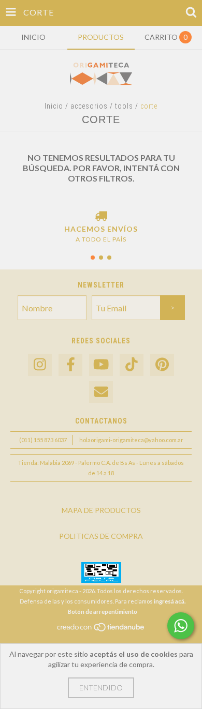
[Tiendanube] (101, 630)
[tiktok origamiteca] (131, 365)
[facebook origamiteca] (70, 365)
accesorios (89, 106)
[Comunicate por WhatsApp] (180, 625)
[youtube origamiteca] (101, 365)
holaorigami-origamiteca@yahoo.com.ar (131, 439)
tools (124, 106)
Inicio (54, 106)
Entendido (101, 687)
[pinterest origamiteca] (162, 365)
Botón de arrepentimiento (102, 611)
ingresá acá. (169, 601)
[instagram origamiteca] (40, 365)
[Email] (101, 392)
